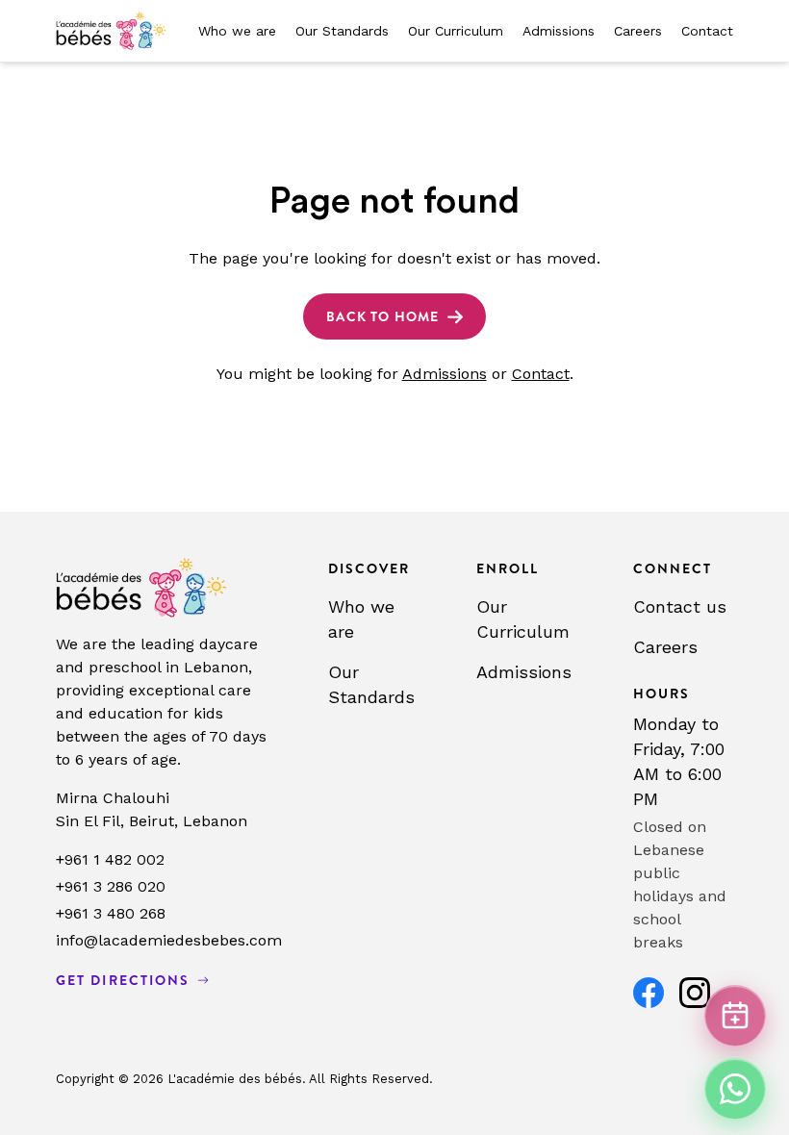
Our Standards (342, 30)
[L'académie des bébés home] (111, 31)
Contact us (679, 606)
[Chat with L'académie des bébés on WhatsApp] (735, 1089)
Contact (707, 30)
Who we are (237, 30)
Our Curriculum (455, 30)
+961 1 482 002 (110, 859)
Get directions (123, 980)
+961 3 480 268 (110, 913)
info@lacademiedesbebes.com (169, 940)
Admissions (558, 30)
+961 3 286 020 (110, 886)
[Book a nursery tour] (735, 1016)
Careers (638, 30)
